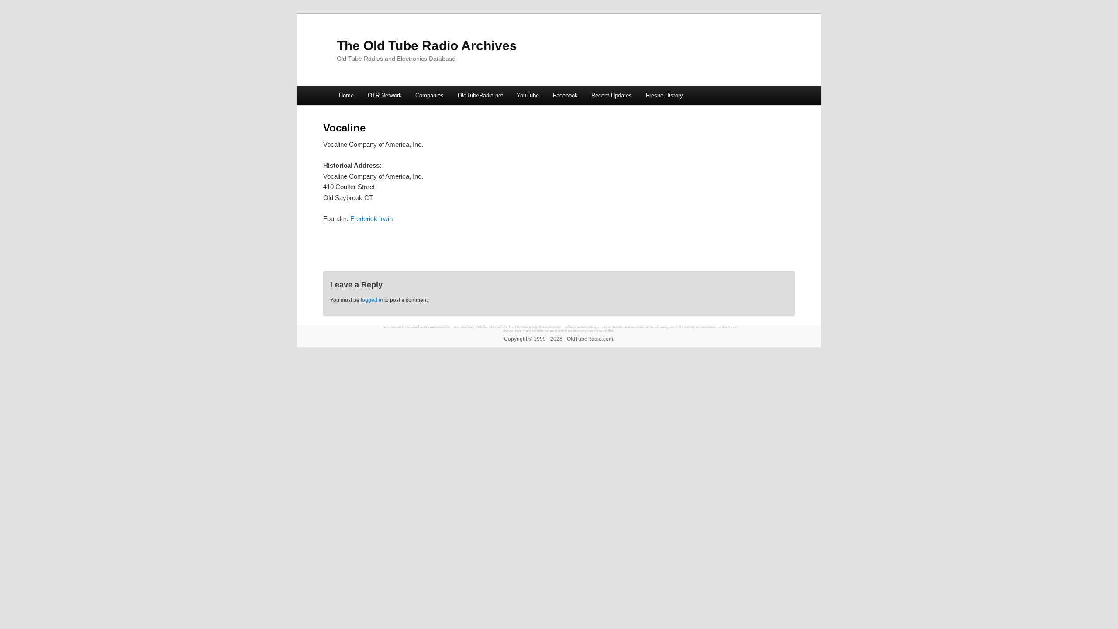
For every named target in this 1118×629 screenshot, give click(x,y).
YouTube (528, 95)
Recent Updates (611, 95)
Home (346, 95)
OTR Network (385, 95)
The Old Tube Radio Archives (427, 45)
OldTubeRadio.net (480, 95)
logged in (372, 300)
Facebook (565, 95)
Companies (429, 95)
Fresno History (664, 95)
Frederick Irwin (371, 218)
